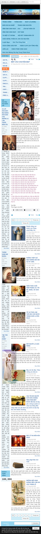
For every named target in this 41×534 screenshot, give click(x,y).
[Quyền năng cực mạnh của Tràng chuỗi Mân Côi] (18, 233)
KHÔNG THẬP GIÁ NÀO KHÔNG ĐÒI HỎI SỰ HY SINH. (33, 260)
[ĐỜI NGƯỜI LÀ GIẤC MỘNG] (18, 347)
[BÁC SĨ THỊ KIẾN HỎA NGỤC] (18, 440)
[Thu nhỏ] (12, 59)
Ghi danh (12, 1)
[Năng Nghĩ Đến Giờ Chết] (18, 465)
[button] (20, 42)
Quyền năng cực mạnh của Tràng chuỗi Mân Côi (31, 228)
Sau (37, 59)
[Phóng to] (15, 59)
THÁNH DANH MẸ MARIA (5, 254)
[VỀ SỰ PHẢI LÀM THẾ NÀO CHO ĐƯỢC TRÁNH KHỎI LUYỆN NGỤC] (18, 317)
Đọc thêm (6, 248)
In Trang (12, 215)
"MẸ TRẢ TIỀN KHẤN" (5, 337)
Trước (32, 59)
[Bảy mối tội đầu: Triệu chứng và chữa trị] (18, 375)
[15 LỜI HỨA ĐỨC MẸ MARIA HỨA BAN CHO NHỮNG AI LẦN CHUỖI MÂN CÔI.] (9, 142)
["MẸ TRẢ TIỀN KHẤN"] (9, 367)
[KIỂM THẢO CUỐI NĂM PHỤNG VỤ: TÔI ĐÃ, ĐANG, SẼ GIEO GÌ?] (18, 291)
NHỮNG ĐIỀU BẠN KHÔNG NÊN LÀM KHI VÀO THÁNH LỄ (33, 482)
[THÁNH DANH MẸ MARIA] (9, 275)
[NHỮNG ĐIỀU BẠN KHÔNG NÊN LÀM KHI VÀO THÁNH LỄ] (18, 493)
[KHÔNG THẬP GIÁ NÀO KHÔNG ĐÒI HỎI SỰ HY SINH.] (18, 267)
